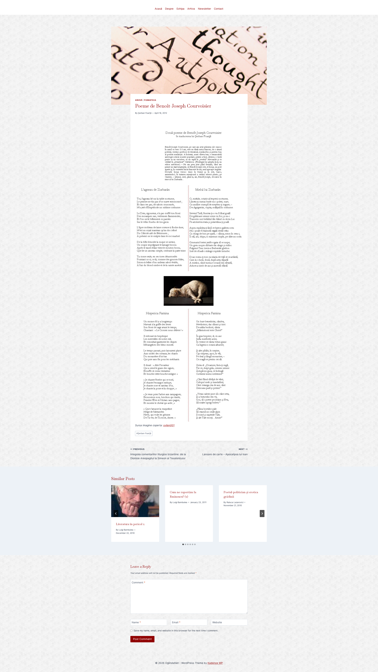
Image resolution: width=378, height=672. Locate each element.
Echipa (180, 8)
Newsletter (204, 8)
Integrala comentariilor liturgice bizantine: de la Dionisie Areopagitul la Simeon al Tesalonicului (158, 454)
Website (217, 622)
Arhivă (138, 100)
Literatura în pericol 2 (130, 524)
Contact (218, 8)
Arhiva (191, 8)
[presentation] (135, 501)
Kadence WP (215, 663)
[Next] (262, 513)
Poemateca (150, 100)
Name (136, 622)
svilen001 (169, 425)
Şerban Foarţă (144, 113)
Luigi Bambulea (126, 530)
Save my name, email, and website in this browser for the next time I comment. (176, 630)
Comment (138, 582)
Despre (169, 8)
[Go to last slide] (116, 513)
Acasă (158, 8)
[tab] (183, 544)
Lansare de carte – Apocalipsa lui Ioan (225, 452)
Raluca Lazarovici (235, 502)
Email (176, 622)
